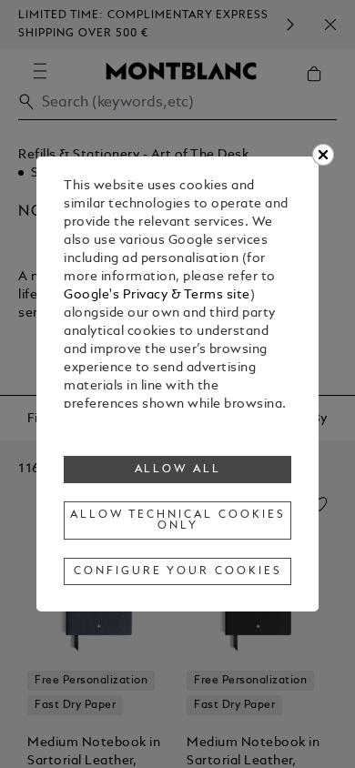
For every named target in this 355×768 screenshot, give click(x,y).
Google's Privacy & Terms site (157, 295)
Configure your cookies (177, 571)
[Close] (323, 155)
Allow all (178, 469)
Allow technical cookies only (177, 520)
